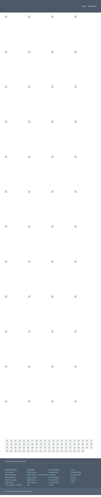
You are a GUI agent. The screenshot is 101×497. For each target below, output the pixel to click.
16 (70, 441)
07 (32, 441)
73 (45, 451)
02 (11, 441)
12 (53, 441)
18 (79, 441)
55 (58, 447)
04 (20, 441)
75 (53, 451)
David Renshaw (10, 475)
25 (20, 444)
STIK (72, 482)
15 (66, 441)
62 (87, 447)
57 (66, 447)
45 (15, 447)
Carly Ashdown (54, 470)
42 (91, 444)
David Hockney (75, 472)
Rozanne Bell (54, 482)
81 (79, 451)
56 (62, 447)
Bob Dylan (30, 470)
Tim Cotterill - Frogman (13, 485)
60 (79, 447)
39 (79, 444)
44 (11, 447)
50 (36, 447)
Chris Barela (9, 472)
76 (58, 451)
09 (41, 441)
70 (32, 451)
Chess (72, 470)
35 (62, 444)
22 (7, 444)
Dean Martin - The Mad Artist (38, 475)
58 (70, 447)
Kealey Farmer (75, 475)
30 (41, 444)
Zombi (51, 485)
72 (41, 451)
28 (32, 444)
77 (62, 451)
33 (53, 444)
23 (11, 444)
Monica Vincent (11, 480)
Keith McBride (10, 477)
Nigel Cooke (31, 480)
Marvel (73, 477)
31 (45, 444)
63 (91, 447)
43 (7, 447)
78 (66, 451)
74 (49, 451)
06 (28, 441)
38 (74, 444)
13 (58, 441)
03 (15, 441)
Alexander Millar (11, 470)
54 (53, 447)
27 (28, 444)
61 (83, 447)
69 (28, 451)
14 (62, 441)
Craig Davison (32, 472)
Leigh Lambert (32, 477)
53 (49, 447)
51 (41, 447)
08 (36, 441)
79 (70, 451)
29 (36, 444)
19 (83, 441)
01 (7, 441)
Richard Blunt (32, 482)
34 (58, 444)
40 (83, 444)
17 (74, 441)
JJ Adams (52, 475)
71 (36, 451)
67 (20, 451)
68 (24, 451)
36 (66, 444)
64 (7, 451)
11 (49, 441)
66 (15, 451)
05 (24, 441)
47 (24, 447)
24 (15, 444)
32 (49, 444)
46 (20, 447)
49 (32, 447)
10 (45, 441)
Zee (28, 485)
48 (28, 447)
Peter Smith (9, 482)
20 (87, 441)
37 (70, 444)
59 (74, 447)
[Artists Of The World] (36, 5)
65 (11, 451)
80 (74, 451)
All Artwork (92, 6)
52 (45, 447)
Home (84, 6)
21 (91, 441)
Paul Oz (73, 480)
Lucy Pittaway (54, 477)
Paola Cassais (53, 480)
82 (83, 451)
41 (87, 444)
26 (24, 444)
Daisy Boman (53, 472)
